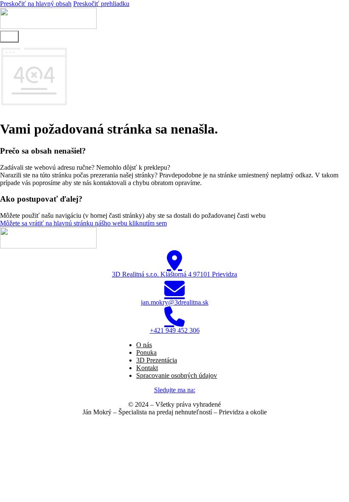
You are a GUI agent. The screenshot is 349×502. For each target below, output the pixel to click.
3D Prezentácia (156, 360)
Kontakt (147, 367)
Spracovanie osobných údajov (176, 375)
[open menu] (9, 37)
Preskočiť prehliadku (101, 3)
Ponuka (146, 352)
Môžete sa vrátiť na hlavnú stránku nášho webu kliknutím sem (83, 223)
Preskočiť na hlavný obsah (36, 3)
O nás (144, 344)
